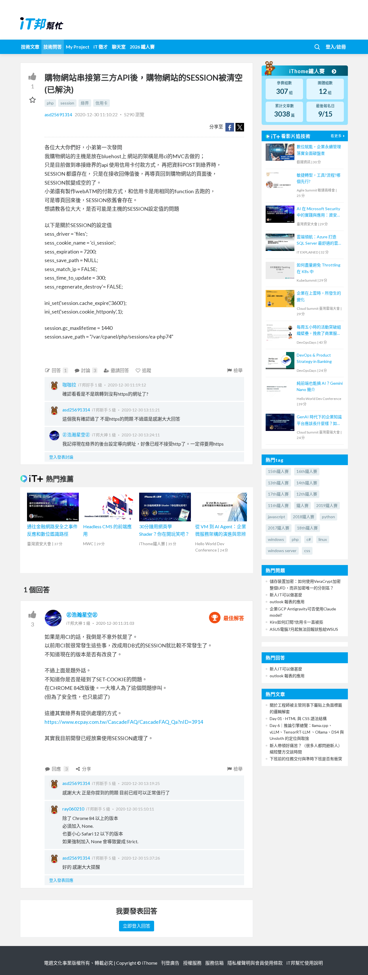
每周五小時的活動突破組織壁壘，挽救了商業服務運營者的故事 (319, 330)
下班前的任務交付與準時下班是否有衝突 (306, 758)
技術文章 (30, 46)
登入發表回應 (61, 880)
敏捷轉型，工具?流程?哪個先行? (318, 178)
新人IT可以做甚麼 (286, 594)
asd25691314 (59, 114)
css (307, 550)
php (50, 102)
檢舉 (238, 370)
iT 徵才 (100, 46)
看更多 (336, 136)
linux (323, 539)
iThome (149, 963)
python (328, 516)
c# (308, 539)
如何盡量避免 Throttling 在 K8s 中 (318, 268)
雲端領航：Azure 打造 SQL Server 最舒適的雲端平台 (319, 240)
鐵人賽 (302, 505)
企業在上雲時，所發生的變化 (319, 296)
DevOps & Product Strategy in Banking (314, 358)
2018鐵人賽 (303, 516)
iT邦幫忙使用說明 (304, 963)
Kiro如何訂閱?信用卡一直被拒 (296, 622)
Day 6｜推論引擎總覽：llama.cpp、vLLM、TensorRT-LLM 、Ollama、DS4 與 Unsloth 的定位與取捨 (307, 732)
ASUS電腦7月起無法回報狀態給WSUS (304, 629)
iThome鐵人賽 (307, 71)
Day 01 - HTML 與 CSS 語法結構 (298, 718)
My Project (77, 46)
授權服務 (192, 963)
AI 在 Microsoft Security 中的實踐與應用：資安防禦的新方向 (319, 212)
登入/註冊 (336, 46)
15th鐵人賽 (278, 471)
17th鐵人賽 (278, 494)
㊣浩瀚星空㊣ (76, 434)
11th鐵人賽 (278, 505)
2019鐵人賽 (327, 505)
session (67, 102)
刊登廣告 (170, 963)
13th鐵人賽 (278, 482)
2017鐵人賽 (278, 527)
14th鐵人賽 (306, 482)
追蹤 (146, 370)
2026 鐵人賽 (142, 46)
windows (276, 539)
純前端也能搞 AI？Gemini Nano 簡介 (320, 386)
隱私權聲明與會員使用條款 (255, 963)
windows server (282, 550)
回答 (59, 370)
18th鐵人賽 (307, 527)
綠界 (85, 102)
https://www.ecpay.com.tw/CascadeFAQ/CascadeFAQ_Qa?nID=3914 (124, 722)
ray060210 (73, 808)
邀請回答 (120, 370)
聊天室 (119, 46)
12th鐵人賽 (306, 494)
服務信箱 (214, 963)
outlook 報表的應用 (287, 601)
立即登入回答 (136, 925)
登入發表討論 (61, 456)
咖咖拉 (69, 384)
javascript (276, 516)
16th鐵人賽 (306, 471)
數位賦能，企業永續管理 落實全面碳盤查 (319, 149)
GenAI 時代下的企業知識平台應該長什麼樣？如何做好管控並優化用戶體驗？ (319, 420)
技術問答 (52, 46)
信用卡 (101, 102)
